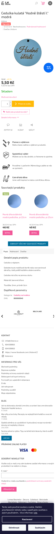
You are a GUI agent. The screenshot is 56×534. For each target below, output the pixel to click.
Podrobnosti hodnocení (36, 26)
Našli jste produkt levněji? (17, 112)
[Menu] (50, 3)
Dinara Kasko (42, 502)
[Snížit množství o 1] (10, 105)
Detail (7, 233)
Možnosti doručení (9, 97)
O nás (3, 383)
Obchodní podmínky (9, 367)
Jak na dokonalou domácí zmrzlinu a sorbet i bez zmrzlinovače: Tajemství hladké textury (27, 406)
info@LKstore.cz (11, 341)
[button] (53, 316)
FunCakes (32, 502)
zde (35, 512)
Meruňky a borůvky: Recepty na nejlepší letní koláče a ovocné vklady (26, 415)
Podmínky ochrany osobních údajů (15, 373)
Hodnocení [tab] (14, 251)
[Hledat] (36, 3)
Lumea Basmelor (15, 499)
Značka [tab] (23, 251)
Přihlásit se (8, 489)
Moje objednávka (8, 393)
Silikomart (22, 502)
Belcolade (43, 499)
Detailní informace (8, 117)
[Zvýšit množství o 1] (10, 102)
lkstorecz (9, 356)
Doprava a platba (8, 370)
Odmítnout (14, 527)
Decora (26, 499)
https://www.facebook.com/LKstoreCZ (21, 352)
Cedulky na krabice (22, 295)
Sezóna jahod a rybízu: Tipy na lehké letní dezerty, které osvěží (27, 431)
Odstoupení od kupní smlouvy (13, 376)
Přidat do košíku (24, 104)
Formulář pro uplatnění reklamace (15, 380)
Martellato (12, 502)
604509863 (10, 344)
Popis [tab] (6, 251)
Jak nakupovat (7, 386)
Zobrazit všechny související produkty (28, 244)
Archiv (6, 438)
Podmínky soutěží (8, 390)
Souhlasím (40, 527)
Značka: (10, 29)
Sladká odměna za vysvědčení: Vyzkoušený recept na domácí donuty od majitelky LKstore (26, 423)
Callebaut (34, 499)
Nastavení (27, 519)
